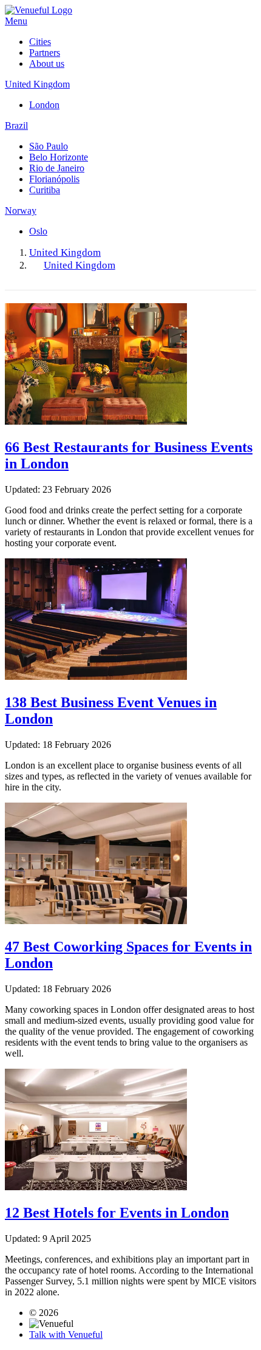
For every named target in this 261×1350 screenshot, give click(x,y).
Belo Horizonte (58, 157)
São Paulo (48, 146)
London (44, 105)
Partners (44, 52)
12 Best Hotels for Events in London (117, 1213)
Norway (20, 210)
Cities (40, 41)
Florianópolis (54, 179)
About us (46, 63)
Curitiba (44, 190)
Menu (16, 21)
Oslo (38, 231)
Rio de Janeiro (56, 168)
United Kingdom (37, 84)
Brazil (16, 125)
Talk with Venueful (66, 1334)
